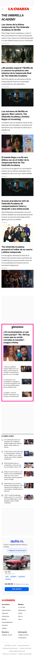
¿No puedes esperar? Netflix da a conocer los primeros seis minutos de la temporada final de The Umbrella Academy (17, 72)
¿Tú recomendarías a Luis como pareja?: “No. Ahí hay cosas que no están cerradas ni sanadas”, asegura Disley (16, 337)
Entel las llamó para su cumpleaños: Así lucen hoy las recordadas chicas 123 (12, 465)
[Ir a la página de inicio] (18, 9)
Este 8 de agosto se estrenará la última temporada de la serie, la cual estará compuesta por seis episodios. (16, 81)
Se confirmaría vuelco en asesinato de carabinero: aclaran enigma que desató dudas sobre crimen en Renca (13, 443)
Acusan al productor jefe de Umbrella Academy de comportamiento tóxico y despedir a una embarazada (15, 205)
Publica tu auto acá (17, 550)
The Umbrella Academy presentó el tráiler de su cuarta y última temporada (17, 250)
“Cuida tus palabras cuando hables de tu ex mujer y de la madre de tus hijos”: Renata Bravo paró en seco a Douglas (11, 370)
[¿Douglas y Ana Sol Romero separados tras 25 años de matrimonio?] (27, 395)
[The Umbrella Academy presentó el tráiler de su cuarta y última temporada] (17, 279)
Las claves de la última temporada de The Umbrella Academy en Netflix (15, 27)
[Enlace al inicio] (17, 327)
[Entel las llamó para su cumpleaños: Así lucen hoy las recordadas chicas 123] (28, 466)
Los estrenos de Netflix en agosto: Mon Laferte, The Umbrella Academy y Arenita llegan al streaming (15, 115)
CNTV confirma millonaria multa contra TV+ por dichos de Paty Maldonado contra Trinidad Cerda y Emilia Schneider (13, 499)
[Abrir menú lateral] (3, 9)
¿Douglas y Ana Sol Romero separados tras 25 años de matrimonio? (11, 394)
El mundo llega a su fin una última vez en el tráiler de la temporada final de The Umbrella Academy (15, 161)
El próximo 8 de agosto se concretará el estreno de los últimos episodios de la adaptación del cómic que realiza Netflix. (17, 171)
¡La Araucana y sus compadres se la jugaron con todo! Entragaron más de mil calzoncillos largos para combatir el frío (11, 383)
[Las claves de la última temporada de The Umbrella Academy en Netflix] (17, 54)
